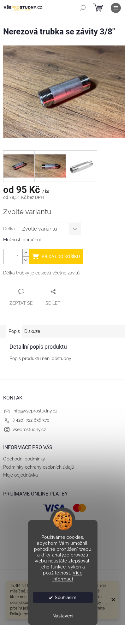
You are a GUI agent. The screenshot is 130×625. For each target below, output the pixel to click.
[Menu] (115, 8)
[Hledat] (82, 8)
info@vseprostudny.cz (35, 410)
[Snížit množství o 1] (25, 260)
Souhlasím (65, 597)
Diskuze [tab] (32, 331)
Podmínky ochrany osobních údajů (38, 467)
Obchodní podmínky (24, 458)
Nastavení (62, 615)
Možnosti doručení (22, 239)
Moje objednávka (20, 475)
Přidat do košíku (61, 256)
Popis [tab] (14, 331)
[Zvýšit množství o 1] (25, 252)
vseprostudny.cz (29, 429)
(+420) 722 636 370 (31, 420)
